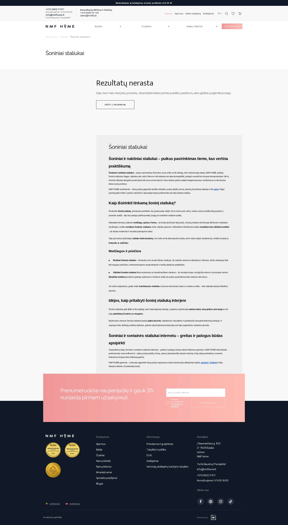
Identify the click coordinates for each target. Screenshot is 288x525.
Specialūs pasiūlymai (106, 478)
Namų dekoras (104, 466)
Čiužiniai (156, 26)
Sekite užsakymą (193, 13)
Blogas (99, 484)
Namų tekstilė (202, 26)
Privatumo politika (52, 517)
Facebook (200, 501)
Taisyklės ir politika (156, 450)
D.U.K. (149, 455)
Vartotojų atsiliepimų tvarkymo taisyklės (167, 466)
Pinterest (210, 501)
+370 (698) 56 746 (89, 13)
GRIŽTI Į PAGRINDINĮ (115, 104)
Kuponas (169, 13)
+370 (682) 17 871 (206, 475)
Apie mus (179, 13)
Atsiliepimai (208, 13)
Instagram (220, 501)
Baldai (108, 26)
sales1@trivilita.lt (88, 16)
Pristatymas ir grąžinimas (159, 444)
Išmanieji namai (104, 472)
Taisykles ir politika (176, 405)
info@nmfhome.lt (206, 469)
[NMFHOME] (60, 26)
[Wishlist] (233, 13)
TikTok (230, 501)
